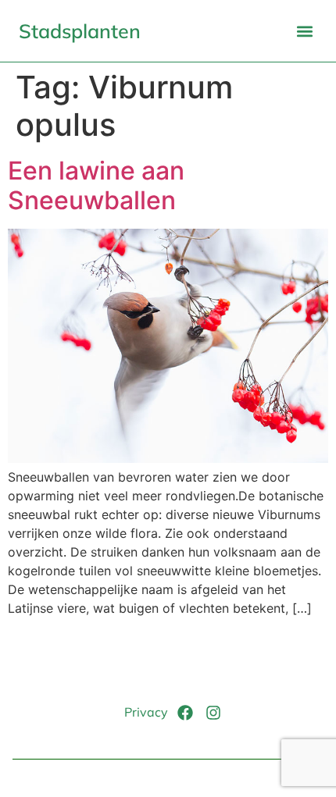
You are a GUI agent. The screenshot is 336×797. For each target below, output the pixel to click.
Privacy (146, 712)
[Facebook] (185, 713)
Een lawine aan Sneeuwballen (96, 185)
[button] (304, 31)
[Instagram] (213, 713)
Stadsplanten (80, 31)
